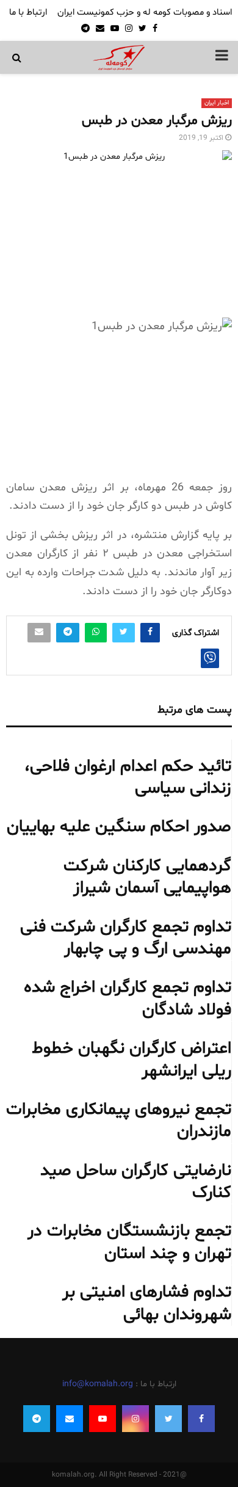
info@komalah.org (97, 1384)
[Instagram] (135, 1418)
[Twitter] (168, 1418)
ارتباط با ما (28, 12)
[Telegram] (36, 1418)
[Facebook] (201, 1418)
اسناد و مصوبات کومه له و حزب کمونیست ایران (144, 12)
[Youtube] (102, 1418)
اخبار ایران (216, 103)
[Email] (69, 1418)
